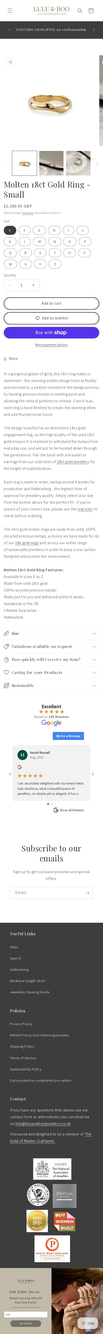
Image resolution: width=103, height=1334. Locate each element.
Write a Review (68, 736)
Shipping (27, 213)
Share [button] (13, 358)
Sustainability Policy (26, 1069)
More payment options (52, 344)
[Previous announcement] (9, 29)
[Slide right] (97, 164)
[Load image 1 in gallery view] (24, 163)
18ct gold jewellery (73, 461)
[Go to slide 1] (48, 804)
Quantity (10, 275)
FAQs (14, 947)
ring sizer (85, 509)
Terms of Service (23, 1058)
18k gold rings (27, 542)
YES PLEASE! (26, 1323)
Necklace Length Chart (27, 981)
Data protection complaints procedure (40, 1080)
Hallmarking (19, 969)
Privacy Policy (21, 1024)
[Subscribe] (87, 893)
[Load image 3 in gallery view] (78, 163)
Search (15, 958)
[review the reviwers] (20, 768)
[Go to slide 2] (52, 804)
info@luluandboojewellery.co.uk (43, 1123)
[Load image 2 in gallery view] (51, 163)
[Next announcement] (93, 29)
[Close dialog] (100, 1270)
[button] (10, 10)
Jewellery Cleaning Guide (29, 992)
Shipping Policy (22, 1046)
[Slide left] (5, 164)
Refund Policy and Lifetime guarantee (39, 1035)
